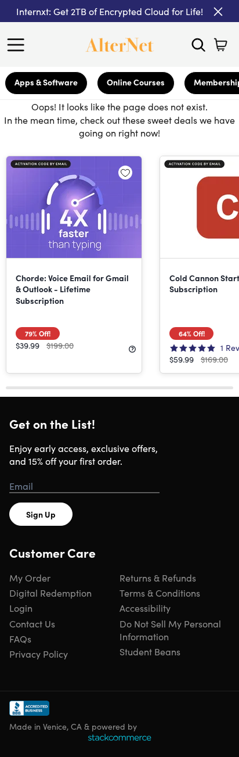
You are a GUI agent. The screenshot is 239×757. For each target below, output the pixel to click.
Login (20, 607)
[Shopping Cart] (220, 45)
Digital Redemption (50, 592)
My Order (29, 577)
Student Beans (149, 651)
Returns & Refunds (157, 577)
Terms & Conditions (159, 592)
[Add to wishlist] (125, 173)
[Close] (218, 11)
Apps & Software (46, 82)
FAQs (20, 638)
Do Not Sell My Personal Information (170, 630)
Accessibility (145, 607)
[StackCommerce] (119, 737)
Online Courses (136, 82)
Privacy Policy (38, 653)
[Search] (198, 44)
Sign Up (41, 514)
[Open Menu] (18, 44)
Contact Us (32, 623)
